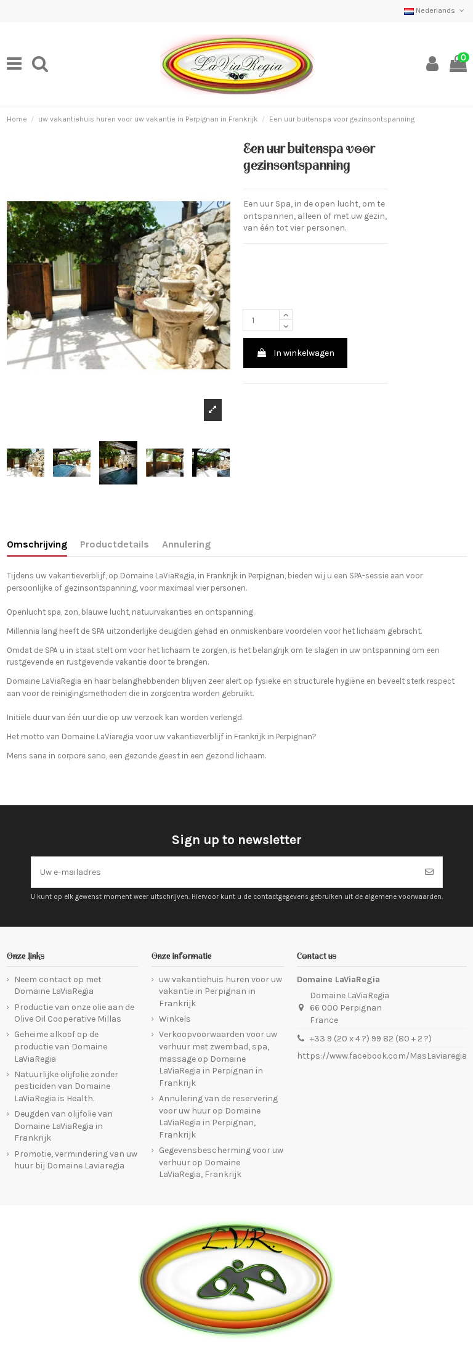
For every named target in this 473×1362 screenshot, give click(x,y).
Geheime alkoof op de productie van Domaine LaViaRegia (60, 1046)
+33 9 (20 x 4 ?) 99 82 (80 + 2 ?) (371, 1038)
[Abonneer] (429, 872)
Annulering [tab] (186, 544)
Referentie (263, 258)
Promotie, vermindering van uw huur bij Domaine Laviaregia (75, 1160)
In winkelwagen (303, 353)
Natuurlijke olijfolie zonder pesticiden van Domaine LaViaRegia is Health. (66, 1086)
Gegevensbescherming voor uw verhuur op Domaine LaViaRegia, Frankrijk (221, 1162)
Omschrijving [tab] (37, 544)
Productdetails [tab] (114, 544)
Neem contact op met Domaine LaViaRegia (58, 985)
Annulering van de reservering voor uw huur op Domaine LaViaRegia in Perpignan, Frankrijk (218, 1116)
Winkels (175, 1019)
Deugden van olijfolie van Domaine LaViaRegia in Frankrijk (63, 1126)
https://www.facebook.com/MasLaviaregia (382, 1056)
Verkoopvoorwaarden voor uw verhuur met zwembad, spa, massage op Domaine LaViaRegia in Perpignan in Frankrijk (218, 1058)
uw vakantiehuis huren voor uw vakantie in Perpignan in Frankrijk (220, 991)
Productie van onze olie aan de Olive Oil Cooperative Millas (74, 1013)
